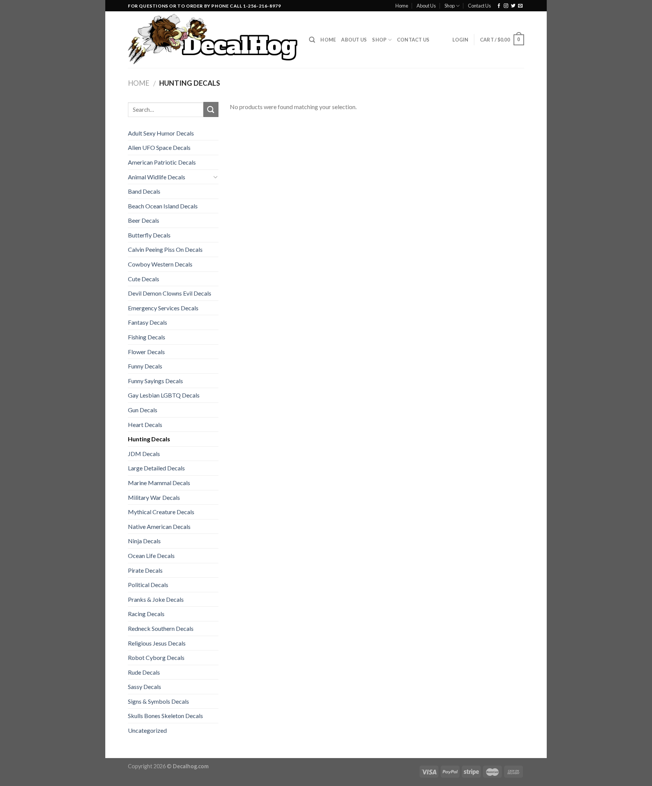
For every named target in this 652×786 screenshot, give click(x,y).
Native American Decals (159, 526)
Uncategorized (147, 730)
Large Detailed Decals (156, 468)
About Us (426, 6)
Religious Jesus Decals (157, 643)
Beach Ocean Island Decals (163, 206)
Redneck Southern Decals (161, 628)
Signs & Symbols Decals (158, 701)
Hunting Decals (149, 438)
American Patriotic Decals (162, 162)
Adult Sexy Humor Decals (161, 133)
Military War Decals (154, 497)
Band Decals (144, 191)
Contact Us (479, 6)
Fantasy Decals (147, 322)
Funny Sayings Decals (155, 380)
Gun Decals (142, 409)
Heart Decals (145, 424)
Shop (449, 6)
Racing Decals (146, 613)
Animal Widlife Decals (156, 176)
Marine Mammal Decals (159, 482)
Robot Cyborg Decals (156, 657)
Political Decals (148, 584)
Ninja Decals (144, 540)
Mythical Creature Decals (161, 511)
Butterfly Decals (149, 235)
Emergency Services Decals (163, 307)
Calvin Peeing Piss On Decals (165, 249)
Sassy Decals (144, 686)
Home (401, 6)
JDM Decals (144, 453)
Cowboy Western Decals (160, 264)
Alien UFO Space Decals (159, 147)
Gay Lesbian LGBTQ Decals (164, 395)
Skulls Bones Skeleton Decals (165, 715)
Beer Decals (143, 220)
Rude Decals (144, 672)
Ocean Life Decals (151, 555)
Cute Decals (143, 278)
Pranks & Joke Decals (156, 599)
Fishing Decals (146, 337)
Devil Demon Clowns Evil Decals (169, 293)
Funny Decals (145, 366)
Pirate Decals (145, 570)
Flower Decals (146, 351)
